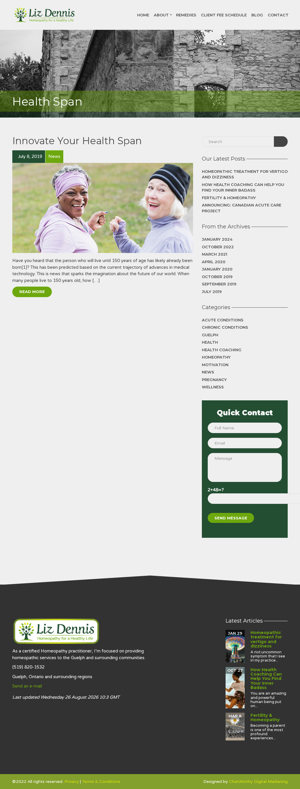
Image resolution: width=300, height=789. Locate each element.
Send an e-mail (27, 686)
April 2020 (213, 261)
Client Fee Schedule (224, 14)
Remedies (186, 14)
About (161, 14)
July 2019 (212, 291)
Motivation (215, 364)
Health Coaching (221, 349)
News (208, 372)
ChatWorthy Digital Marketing (258, 781)
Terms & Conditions (101, 781)
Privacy (71, 781)
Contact (278, 14)
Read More (32, 291)
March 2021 (214, 254)
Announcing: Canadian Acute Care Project (241, 208)
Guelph (210, 335)
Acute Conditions (222, 320)
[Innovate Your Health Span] (102, 208)
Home (143, 14)
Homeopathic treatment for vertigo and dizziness (245, 174)
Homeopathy (216, 357)
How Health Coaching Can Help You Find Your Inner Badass (243, 187)
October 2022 (218, 246)
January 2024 (217, 239)
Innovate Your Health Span (77, 141)
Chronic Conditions (225, 327)
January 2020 (217, 269)
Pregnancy (214, 379)
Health (210, 342)
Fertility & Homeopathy (229, 197)
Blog (257, 14)
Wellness (213, 387)
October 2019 (217, 276)
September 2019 (219, 284)
